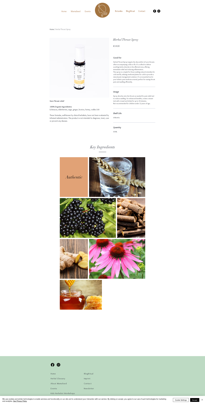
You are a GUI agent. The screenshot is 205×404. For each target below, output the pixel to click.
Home (52, 29)
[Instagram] (158, 11)
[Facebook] (154, 11)
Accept (194, 400)
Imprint (87, 378)
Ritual (90, 374)
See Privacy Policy (20, 401)
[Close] (202, 400)
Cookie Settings (181, 400)
